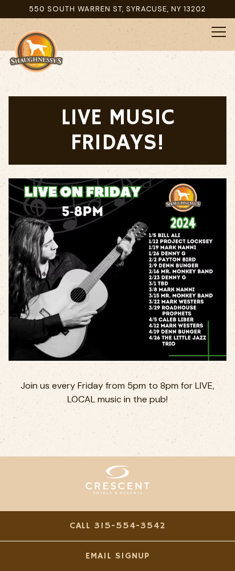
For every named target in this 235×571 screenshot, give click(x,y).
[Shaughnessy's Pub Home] (48, 51)
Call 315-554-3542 (117, 526)
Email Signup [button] (117, 556)
